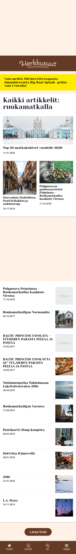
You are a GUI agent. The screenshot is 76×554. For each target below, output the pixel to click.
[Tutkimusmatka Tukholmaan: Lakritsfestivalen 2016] (64, 390)
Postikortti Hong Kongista (23, 430)
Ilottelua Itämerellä (19, 453)
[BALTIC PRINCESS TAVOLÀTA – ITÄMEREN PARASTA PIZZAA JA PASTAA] (64, 343)
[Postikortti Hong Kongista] (64, 437)
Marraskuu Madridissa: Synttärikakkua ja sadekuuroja (19, 201)
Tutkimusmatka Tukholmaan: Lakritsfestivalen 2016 (26, 384)
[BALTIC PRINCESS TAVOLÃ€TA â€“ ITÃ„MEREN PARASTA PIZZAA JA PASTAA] (64, 366)
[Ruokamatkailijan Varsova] (64, 413)
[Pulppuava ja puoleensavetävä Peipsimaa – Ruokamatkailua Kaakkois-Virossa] (56, 172)
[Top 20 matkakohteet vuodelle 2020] (38, 130)
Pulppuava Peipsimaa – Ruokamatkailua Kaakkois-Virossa (24, 292)
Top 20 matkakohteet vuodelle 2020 (32, 148)
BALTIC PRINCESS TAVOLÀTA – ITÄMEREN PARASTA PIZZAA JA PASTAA (28, 339)
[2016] (64, 484)
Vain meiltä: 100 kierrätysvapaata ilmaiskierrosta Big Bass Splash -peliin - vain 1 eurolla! (36, 82)
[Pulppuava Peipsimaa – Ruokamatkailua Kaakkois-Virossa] (64, 296)
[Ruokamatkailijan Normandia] (64, 319)
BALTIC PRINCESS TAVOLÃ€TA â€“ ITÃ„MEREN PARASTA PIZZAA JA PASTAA (26, 362)
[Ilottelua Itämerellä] (64, 460)
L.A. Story (10, 500)
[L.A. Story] (64, 508)
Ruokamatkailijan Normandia (26, 312)
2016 (6, 477)
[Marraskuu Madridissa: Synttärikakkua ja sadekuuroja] (20, 178)
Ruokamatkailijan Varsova (23, 406)
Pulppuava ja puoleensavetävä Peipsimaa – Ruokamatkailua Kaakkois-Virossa (51, 193)
